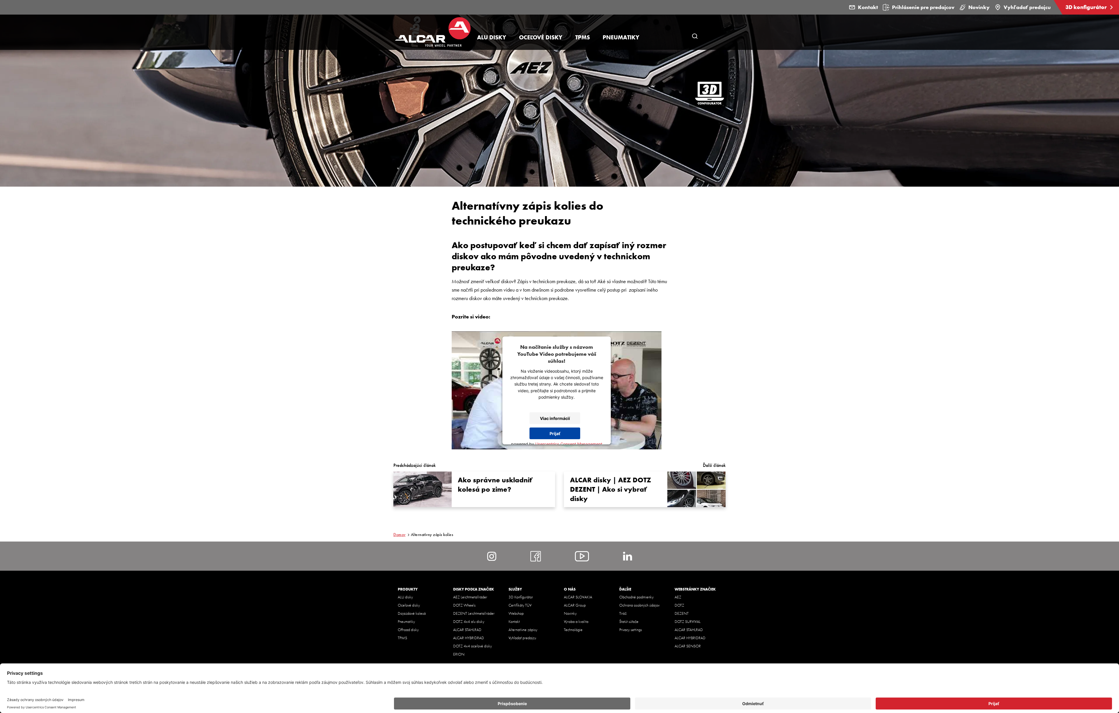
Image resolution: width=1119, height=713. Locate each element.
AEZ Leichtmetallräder (470, 597)
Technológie (573, 629)
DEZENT (682, 613)
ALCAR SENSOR (688, 646)
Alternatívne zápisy (523, 629)
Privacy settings (630, 629)
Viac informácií (555, 418)
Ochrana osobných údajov (639, 605)
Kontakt (868, 7)
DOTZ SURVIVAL (688, 621)
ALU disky (405, 597)
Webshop (516, 613)
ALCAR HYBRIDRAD (468, 637)
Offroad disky (408, 629)
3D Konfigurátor (521, 597)
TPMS (402, 637)
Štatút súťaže (628, 621)
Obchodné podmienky (636, 597)
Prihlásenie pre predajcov (923, 7)
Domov (399, 534)
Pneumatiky (406, 621)
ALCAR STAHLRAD (467, 629)
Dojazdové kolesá (412, 613)
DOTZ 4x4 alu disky (468, 621)
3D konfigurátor (1086, 7)
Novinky (979, 7)
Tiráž (623, 613)
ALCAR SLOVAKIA (578, 597)
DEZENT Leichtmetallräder (474, 613)
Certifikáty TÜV (520, 605)
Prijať (555, 433)
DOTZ (679, 605)
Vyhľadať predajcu (1027, 7)
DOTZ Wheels (464, 605)
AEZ (678, 597)
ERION (459, 654)
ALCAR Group (575, 605)
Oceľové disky (409, 605)
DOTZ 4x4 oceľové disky (472, 646)
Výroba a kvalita (576, 621)
